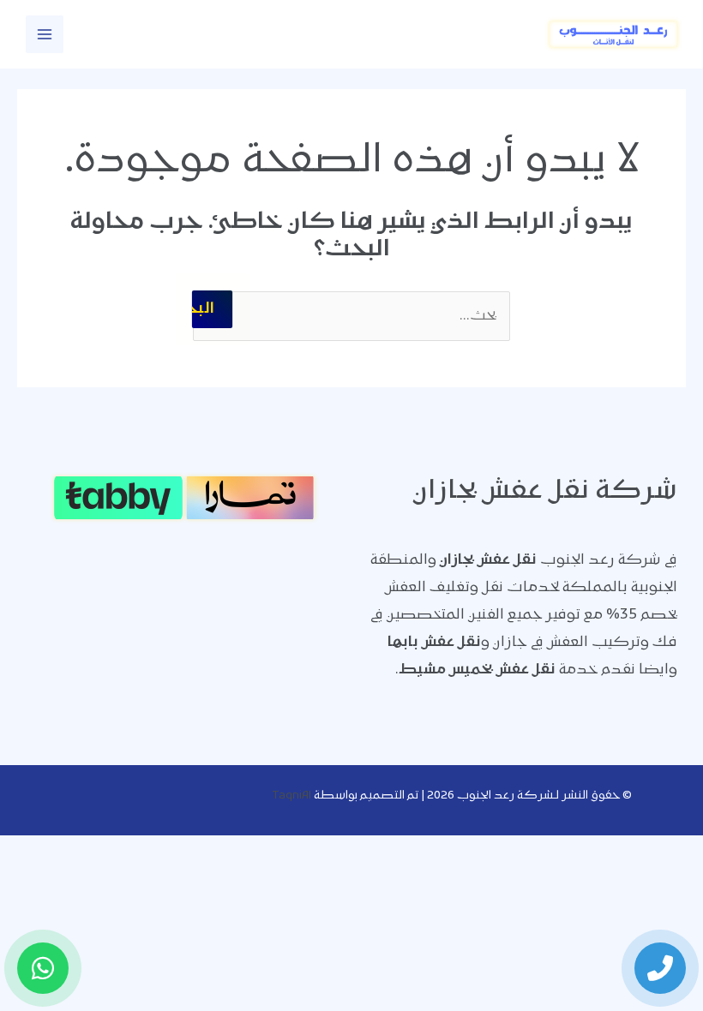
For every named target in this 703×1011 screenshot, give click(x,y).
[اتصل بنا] (660, 968)
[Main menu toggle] (44, 34)
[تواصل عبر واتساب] (43, 968)
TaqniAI (291, 795)
